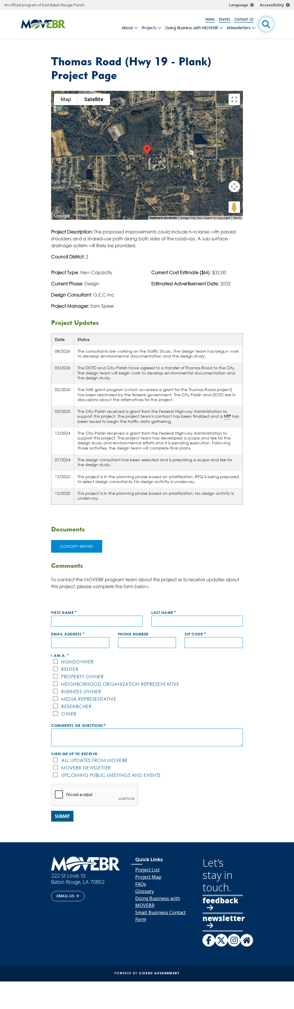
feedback (220, 901)
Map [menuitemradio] (66, 99)
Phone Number (133, 634)
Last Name (162, 612)
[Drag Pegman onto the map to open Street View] (234, 207)
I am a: (58, 655)
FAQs (140, 884)
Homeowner (77, 662)
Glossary (144, 891)
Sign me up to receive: (74, 754)
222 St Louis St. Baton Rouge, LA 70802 (78, 879)
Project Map (148, 877)
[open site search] (266, 24)
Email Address (66, 634)
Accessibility (272, 5)
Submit (62, 816)
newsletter (222, 919)
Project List (147, 870)
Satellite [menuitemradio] (93, 99)
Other (69, 714)
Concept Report (76, 546)
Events (224, 19)
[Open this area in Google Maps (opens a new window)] (62, 216)
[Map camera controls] (234, 186)
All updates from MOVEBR (94, 760)
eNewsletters (239, 27)
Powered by (147, 973)
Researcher (76, 706)
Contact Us (244, 19)
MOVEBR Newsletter (86, 768)
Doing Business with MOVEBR (191, 27)
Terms (237, 217)
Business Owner (81, 691)
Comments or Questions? (78, 725)
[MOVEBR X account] (221, 940)
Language (238, 5)
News (210, 19)
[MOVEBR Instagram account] (234, 940)
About (127, 27)
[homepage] (43, 24)
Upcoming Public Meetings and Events (111, 775)
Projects (149, 27)
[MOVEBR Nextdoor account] (246, 940)
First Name (62, 612)
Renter (69, 669)
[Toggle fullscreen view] (234, 99)
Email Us (65, 895)
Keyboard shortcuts (163, 217)
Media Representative (88, 699)
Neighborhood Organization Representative (120, 684)
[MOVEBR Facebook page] (208, 940)
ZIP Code (194, 634)
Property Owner (82, 677)
